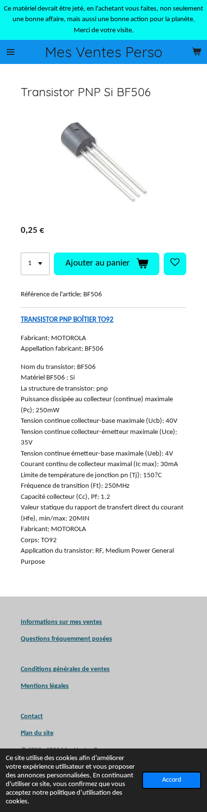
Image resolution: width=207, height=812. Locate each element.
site (47, 733)
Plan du (31, 733)
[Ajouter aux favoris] (175, 264)
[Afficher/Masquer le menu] (10, 52)
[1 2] (35, 264)
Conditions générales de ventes (65, 669)
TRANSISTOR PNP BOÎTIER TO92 (67, 320)
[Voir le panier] (196, 52)
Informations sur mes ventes (61, 622)
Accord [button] (171, 780)
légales (45, 686)
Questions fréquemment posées (66, 639)
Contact (32, 716)
